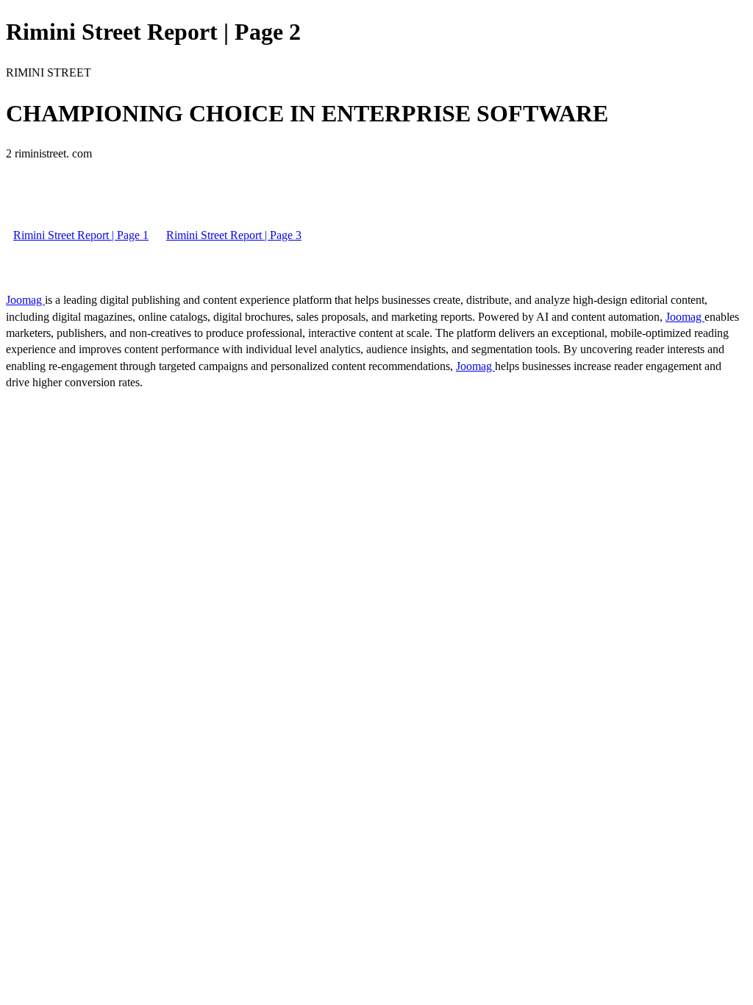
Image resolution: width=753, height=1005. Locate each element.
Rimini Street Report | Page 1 (81, 235)
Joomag (25, 300)
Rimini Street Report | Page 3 (233, 235)
